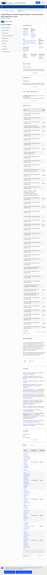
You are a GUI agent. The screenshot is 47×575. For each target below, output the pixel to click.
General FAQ (25, 361)
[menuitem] (11, 27)
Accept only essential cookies (24, 572)
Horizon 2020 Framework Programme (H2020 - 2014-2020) (26, 33)
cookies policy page (22, 567)
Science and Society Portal (37, 407)
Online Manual (26, 407)
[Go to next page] (42, 332)
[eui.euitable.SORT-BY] (27, 451)
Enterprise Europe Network (29, 394)
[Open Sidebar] (1, 6)
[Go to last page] (44, 332)
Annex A (39, 95)
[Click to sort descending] (28, 110)
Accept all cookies (9, 572)
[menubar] (11, 39)
